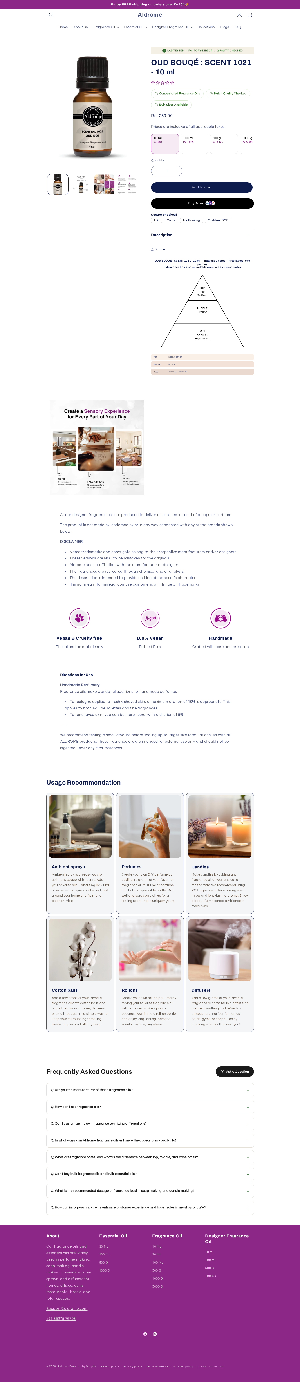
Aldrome (63, 1366)
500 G (103, 1262)
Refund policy (110, 1366)
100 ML (104, 1254)
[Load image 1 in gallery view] (57, 184)
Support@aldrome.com (67, 1309)
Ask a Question (237, 1071)
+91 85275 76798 (61, 1319)
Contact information (211, 1366)
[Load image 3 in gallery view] (104, 184)
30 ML (103, 1246)
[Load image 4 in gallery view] (127, 184)
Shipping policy (183, 1366)
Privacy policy (132, 1366)
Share (160, 249)
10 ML (156, 1246)
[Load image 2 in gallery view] (81, 184)
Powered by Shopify (82, 1366)
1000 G (104, 1270)
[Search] (51, 15)
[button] (163, 83)
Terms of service (157, 1366)
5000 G (157, 1286)
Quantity (157, 160)
